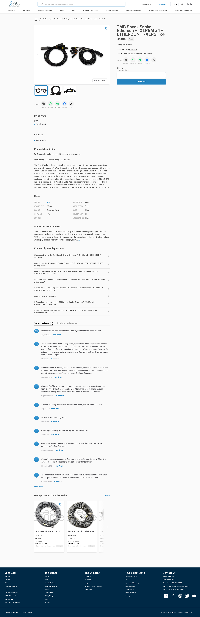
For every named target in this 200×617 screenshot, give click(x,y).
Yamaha (47, 602)
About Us (88, 576)
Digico (47, 589)
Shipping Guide (130, 586)
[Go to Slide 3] (70, 90)
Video (6, 583)
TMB (48, 202)
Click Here (170, 580)
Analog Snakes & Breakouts (73, 19)
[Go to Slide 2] (55, 90)
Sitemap (127, 596)
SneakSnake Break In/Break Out (95, 19)
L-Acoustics (49, 592)
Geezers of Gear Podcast (93, 586)
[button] (72, 54)
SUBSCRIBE (180, 589)
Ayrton (47, 576)
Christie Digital (50, 583)
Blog (86, 583)
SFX (6, 589)
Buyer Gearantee (130, 592)
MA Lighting (49, 596)
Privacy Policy (27, 612)
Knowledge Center (131, 576)
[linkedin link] (167, 595)
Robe (46, 599)
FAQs (126, 580)
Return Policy (129, 589)
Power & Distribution (11, 592)
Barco (47, 580)
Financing (88, 580)
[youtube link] (195, 595)
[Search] (41, 4)
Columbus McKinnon (51, 586)
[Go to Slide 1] (41, 90)
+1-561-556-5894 (183, 586)
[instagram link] (181, 595)
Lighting (7, 576)
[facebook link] (174, 595)
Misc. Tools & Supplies (12, 602)
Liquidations (9, 599)
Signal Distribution (55, 19)
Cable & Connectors (11, 596)
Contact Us (88, 589)
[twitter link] (188, 595)
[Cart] (182, 4)
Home (36, 19)
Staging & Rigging (11, 586)
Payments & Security (132, 583)
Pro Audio (43, 19)
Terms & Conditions (11, 612)
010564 (37, 21)
